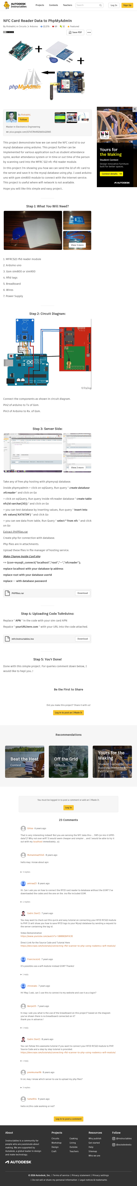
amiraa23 (32, 883)
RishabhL (11, 26)
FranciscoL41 (33, 959)
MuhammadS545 (35, 855)
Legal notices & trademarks (93, 1179)
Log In (114, 5)
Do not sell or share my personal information (54, 1179)
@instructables (124, 1138)
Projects (40, 5)
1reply (25, 974)
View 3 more (77, 245)
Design (55, 1147)
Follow (23, 119)
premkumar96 (34, 1072)
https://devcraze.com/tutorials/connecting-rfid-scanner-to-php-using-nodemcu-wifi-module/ (68, 945)
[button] (89, 32)
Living (73, 1142)
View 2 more (77, 467)
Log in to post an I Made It (68, 712)
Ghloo (30, 828)
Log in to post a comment (68, 1118)
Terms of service (61, 1175)
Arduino (34, 26)
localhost (37, 841)
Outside (73, 1147)
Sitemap (93, 1151)
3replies (26, 872)
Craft (54, 1151)
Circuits (22, 26)
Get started (94, 1142)
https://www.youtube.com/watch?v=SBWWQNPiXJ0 (47, 936)
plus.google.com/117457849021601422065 (30, 131)
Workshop (57, 1142)
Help (91, 1147)
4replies (26, 902)
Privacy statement (81, 1175)
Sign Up (127, 5)
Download (82, 593)
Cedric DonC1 (33, 913)
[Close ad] (134, 109)
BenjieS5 (31, 1006)
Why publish (95, 1138)
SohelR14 (32, 1099)
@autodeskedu (124, 1144)
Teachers (67, 5)
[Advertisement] (117, 147)
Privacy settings (100, 1175)
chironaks (32, 986)
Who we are (94, 1155)
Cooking (74, 1138)
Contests (53, 5)
